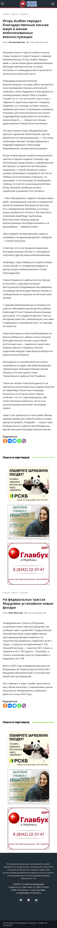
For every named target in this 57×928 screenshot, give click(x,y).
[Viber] (24, 441)
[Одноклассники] (36, 900)
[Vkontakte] (10, 441)
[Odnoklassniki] (5, 441)
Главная (6, 14)
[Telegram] (14, 441)
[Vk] (21, 900)
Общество (24, 14)
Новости (14, 14)
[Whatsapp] (19, 441)
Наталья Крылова (17, 42)
